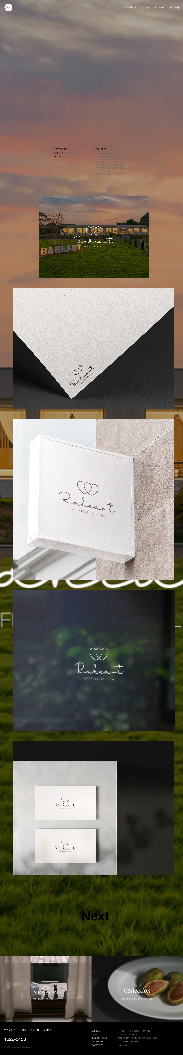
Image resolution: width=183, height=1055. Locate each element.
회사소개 (159, 7)
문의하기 (174, 7)
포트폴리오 (131, 7)
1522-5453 (15, 1038)
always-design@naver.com (128, 1034)
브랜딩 (146, 7)
